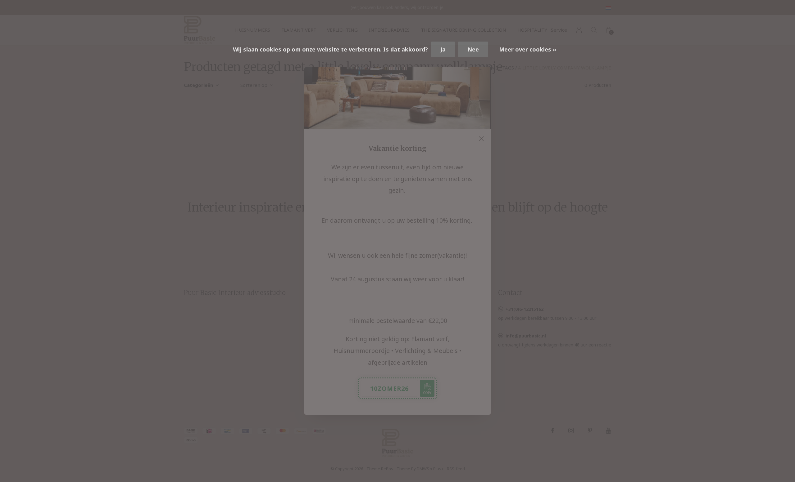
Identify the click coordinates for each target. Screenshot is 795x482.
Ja (443, 49)
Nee (473, 49)
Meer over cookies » (527, 49)
